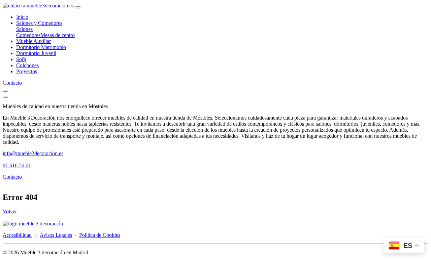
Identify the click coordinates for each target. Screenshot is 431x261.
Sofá (21, 59)
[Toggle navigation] (77, 7)
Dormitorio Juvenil (36, 53)
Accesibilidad (17, 235)
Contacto (12, 83)
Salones (24, 29)
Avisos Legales (56, 235)
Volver (10, 211)
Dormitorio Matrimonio (41, 47)
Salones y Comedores (39, 23)
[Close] (5, 97)
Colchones (27, 65)
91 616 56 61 (17, 165)
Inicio (22, 17)
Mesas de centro (57, 35)
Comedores (28, 35)
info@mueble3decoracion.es (33, 153)
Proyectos (26, 71)
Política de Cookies (99, 235)
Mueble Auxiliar (33, 41)
